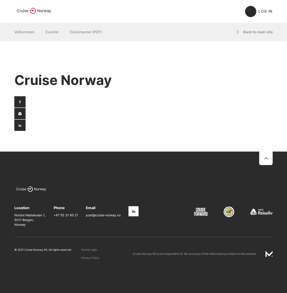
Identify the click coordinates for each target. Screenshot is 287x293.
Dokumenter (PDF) (86, 32)
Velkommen (24, 32)
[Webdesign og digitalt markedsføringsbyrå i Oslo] (269, 253)
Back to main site (258, 32)
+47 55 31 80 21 (66, 215)
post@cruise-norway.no (103, 215)
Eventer (52, 32)
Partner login (89, 249)
